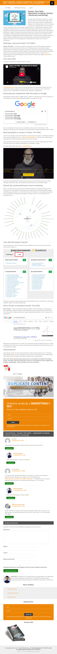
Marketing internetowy (19, 7)
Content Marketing (11, 589)
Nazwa (5, 546)
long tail (47, 54)
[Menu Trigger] (52, 3)
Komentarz (6, 529)
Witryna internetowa (9, 559)
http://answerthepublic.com (29, 137)
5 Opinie (31, 7)
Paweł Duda (16, 453)
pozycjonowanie (27, 146)
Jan (13, 439)
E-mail (5, 552)
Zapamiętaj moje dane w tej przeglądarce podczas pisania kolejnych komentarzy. (25, 567)
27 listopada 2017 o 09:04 (18, 471)
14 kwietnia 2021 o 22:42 (18, 506)
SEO (14, 354)
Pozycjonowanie (11, 597)
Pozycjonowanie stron (9, 87)
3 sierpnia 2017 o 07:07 (18, 440)
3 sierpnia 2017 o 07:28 (19, 455)
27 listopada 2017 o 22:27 (19, 490)
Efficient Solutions (17, 504)
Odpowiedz (9, 448)
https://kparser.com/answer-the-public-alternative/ (19, 478)
